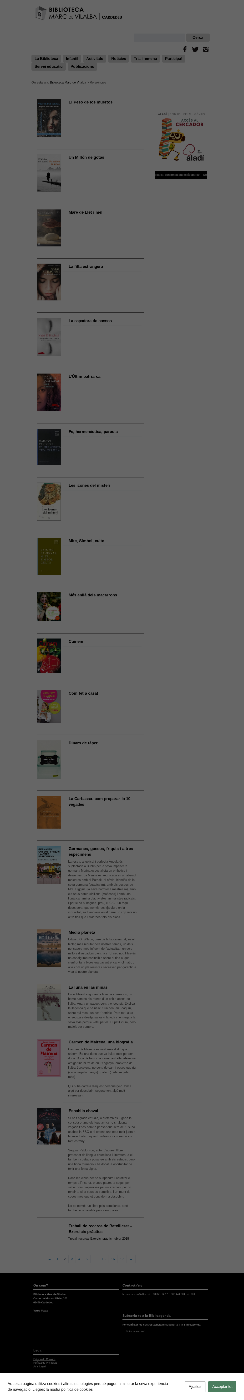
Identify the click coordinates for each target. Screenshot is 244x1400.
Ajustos (195, 1387)
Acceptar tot (222, 1387)
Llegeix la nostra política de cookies (62, 1389)
